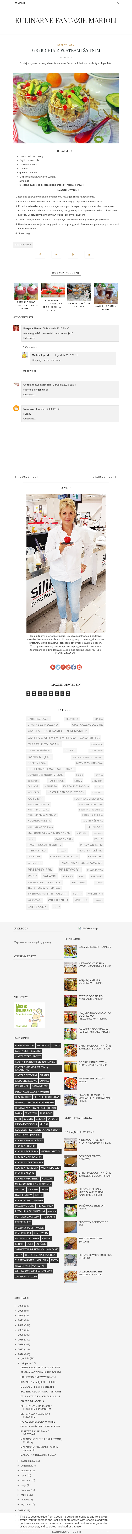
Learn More (60, 1531)
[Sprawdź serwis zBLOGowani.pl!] (88, 928)
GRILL (78, 780)
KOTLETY (35, 798)
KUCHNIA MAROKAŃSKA (91, 810)
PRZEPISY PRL (40, 869)
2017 (21, 1349)
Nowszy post (27, 477)
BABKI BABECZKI (39, 718)
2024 (21, 1315)
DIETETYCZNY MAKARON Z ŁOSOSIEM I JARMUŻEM (36, 1407)
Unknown (29, 409)
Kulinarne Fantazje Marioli (66, 20)
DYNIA (99, 775)
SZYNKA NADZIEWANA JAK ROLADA (40, 1372)
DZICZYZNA (33, 781)
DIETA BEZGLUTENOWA (89, 763)
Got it (77, 1531)
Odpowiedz (29, 338)
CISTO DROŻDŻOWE (39, 751)
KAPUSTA (51, 786)
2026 (21, 1305)
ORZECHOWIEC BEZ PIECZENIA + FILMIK (90, 1273)
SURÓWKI (96, 876)
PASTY (98, 839)
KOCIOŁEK (34, 792)
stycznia (25, 1504)
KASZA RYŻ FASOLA (76, 786)
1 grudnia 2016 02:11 (66, 355)
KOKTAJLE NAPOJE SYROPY (66, 792)
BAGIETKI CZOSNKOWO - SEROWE (40, 1391)
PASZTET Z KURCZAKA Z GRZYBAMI (34, 1433)
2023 (21, 1320)
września (26, 1465)
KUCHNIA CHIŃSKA (39, 804)
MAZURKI (82, 833)
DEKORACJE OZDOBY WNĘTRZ (88, 757)
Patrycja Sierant (32, 328)
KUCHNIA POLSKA (39, 820)
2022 (21, 1325)
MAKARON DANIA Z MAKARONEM (49, 833)
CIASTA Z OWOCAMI (44, 744)
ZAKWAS (98, 900)
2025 (21, 1310)
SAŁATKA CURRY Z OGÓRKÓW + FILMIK (90, 981)
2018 (21, 1344)
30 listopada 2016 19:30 (56, 328)
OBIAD (31, 839)
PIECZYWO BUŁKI (91, 845)
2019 (21, 1339)
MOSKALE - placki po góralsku (37, 1386)
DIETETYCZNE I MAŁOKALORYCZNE (51, 769)
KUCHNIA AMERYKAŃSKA (88, 799)
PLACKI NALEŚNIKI (91, 850)
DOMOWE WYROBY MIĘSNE (46, 774)
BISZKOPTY (72, 719)
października (28, 1460)
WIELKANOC (58, 900)
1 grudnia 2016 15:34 (64, 384)
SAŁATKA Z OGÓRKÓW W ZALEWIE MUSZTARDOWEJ (94, 1030)
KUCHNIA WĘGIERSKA (40, 827)
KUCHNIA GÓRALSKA (91, 804)
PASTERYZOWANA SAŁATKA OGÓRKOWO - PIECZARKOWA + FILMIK (95, 1015)
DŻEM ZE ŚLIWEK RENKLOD (95, 946)
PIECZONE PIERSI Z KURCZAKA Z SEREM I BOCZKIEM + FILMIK (91, 1192)
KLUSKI (99, 787)
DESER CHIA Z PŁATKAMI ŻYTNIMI (40, 1367)
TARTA (99, 883)
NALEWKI (98, 833)
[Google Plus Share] (74, 253)
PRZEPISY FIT (35, 863)
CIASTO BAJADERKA (32, 1401)
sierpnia (25, 1470)
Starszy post (104, 477)
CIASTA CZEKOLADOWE (87, 724)
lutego (24, 1499)
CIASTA (99, 719)
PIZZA (63, 850)
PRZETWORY (69, 869)
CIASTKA (97, 744)
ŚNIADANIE (78, 882)
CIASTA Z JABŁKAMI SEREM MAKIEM (57, 731)
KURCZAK (95, 827)
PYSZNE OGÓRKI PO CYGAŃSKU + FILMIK (91, 998)
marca (25, 1494)
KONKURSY (97, 792)
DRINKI (79, 775)
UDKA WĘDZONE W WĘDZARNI (38, 1377)
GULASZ (33, 786)
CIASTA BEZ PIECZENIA (43, 724)
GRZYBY (97, 780)
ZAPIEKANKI (38, 906)
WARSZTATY (35, 900)
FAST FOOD (56, 780)
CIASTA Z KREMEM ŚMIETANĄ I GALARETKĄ (64, 737)
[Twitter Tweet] (58, 253)
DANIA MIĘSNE (40, 757)
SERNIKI (67, 876)
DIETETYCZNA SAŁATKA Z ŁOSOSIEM (35, 1415)
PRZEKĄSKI (95, 856)
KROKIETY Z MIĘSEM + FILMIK (38, 1382)
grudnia (25, 1358)
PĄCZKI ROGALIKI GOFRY (44, 845)
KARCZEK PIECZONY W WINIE (37, 1421)
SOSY (82, 877)
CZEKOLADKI (96, 751)
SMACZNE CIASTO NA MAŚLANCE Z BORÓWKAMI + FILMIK (95, 1098)
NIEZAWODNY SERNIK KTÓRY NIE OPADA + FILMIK (95, 965)
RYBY (32, 876)
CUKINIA (70, 750)
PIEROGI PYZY (37, 850)
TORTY (77, 893)
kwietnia (25, 1490)
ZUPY (56, 907)
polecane (34, 857)
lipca (24, 1475)
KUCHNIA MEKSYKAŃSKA (42, 815)
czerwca (26, 1480)
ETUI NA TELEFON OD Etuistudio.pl (40, 1396)
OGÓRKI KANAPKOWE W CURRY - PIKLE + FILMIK (93, 1064)
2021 (21, 1330)
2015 (21, 1510)
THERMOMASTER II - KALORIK (47, 893)
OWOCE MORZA (64, 839)
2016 (21, 1354)
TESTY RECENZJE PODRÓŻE (44, 888)
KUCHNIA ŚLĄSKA (92, 821)
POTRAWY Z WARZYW (64, 856)
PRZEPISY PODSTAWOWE (82, 863)
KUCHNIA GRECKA (38, 810)
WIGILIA (81, 900)
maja (24, 1485)
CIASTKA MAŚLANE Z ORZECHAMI (40, 1426)
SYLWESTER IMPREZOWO (44, 882)
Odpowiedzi (31, 347)
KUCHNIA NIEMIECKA (92, 815)
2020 (21, 1334)
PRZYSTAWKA (95, 870)
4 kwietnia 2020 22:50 (47, 409)
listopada (26, 1363)
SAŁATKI (49, 876)
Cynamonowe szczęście (37, 384)
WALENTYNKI (95, 894)
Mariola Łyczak (41, 355)
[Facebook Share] (41, 253)
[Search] (118, 3)
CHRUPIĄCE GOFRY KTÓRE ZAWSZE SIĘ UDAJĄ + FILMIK (95, 1047)
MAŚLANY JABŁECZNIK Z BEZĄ (38, 1454)
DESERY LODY (65, 45)
